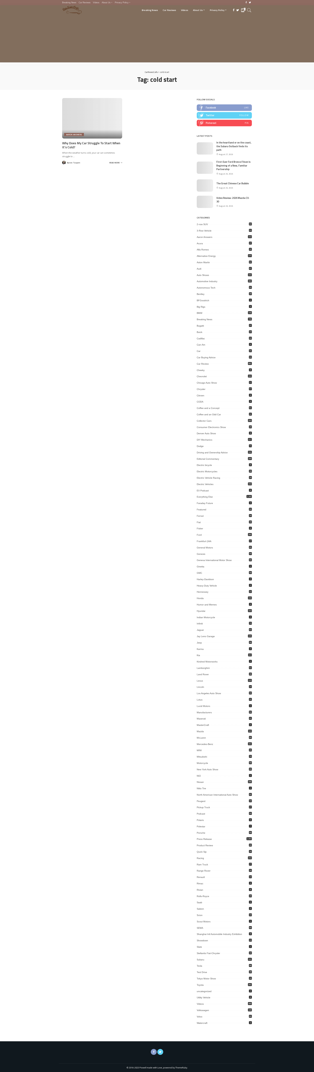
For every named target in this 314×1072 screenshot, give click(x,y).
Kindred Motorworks (207, 661)
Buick (199, 332)
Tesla (199, 966)
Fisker (200, 528)
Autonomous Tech (206, 287)
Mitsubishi (202, 756)
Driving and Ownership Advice (212, 452)
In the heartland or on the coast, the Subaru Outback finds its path (233, 146)
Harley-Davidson (205, 579)
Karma (200, 649)
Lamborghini (203, 668)
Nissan (200, 782)
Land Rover (203, 674)
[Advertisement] (157, 39)
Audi (199, 268)
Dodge (200, 446)
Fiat (199, 522)
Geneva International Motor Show (214, 560)
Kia (198, 655)
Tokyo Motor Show (206, 978)
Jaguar (200, 630)
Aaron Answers (74, 134)
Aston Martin (203, 262)
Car (199, 351)
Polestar (201, 826)
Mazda (200, 731)
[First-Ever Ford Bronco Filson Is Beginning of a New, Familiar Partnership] (205, 168)
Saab (199, 902)
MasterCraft (203, 725)
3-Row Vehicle (204, 230)
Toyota (200, 985)
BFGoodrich (203, 300)
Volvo (199, 1016)
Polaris (200, 820)
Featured (201, 509)
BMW (199, 313)
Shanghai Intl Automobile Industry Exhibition (219, 934)
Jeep (199, 642)
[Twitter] (250, 2)
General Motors (205, 547)
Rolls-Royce (203, 896)
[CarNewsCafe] (72, 10)
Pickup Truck (203, 807)
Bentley (200, 294)
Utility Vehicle (203, 997)
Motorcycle (202, 763)
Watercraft (202, 1023)
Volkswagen (203, 1010)
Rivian (200, 890)
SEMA (200, 928)
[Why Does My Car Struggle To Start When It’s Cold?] (92, 118)
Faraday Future (205, 503)
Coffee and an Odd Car (209, 414)
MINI (199, 750)
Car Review (203, 364)
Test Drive (202, 972)
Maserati (201, 718)
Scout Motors (203, 921)
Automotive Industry (207, 281)
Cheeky (201, 370)
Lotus (199, 699)
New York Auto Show (207, 769)
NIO (199, 776)
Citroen (200, 395)
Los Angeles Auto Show (209, 693)
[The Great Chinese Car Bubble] (205, 185)
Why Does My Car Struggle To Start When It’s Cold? (91, 145)
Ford (199, 535)
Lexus (200, 680)
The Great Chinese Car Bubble (232, 183)
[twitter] (224, 115)
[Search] (249, 10)
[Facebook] (246, 2)
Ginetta (200, 566)
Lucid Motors (203, 706)
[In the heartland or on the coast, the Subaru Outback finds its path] (205, 148)
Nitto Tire (201, 788)
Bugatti (200, 325)
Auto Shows (203, 275)
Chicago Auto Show (207, 382)
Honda (200, 598)
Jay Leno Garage (206, 636)
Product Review (205, 845)
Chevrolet (202, 376)
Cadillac (201, 338)
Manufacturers (204, 712)
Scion (199, 915)
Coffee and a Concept (208, 408)
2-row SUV (202, 224)
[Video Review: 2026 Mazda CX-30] (205, 202)
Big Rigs (201, 306)
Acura (200, 243)
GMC (199, 573)
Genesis (201, 554)
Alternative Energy (206, 256)
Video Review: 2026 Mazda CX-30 (232, 200)
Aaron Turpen (73, 163)
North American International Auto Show (217, 794)
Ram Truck (202, 864)
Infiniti (200, 623)
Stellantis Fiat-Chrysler (208, 953)
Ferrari (200, 516)
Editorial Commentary (208, 459)
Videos (200, 1004)
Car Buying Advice (206, 357)
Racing (200, 858)
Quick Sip (202, 851)
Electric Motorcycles (207, 471)
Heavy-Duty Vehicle (207, 585)
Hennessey (202, 592)
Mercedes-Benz (205, 744)
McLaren (201, 737)
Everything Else (205, 496)
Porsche (201, 833)
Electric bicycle (204, 465)
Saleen (200, 908)
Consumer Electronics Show (211, 427)
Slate (199, 947)
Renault (201, 877)
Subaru (200, 959)
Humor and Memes (207, 604)
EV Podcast (203, 490)
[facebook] (224, 107)
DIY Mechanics (204, 439)
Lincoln (200, 687)
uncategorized (204, 991)
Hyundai (201, 611)
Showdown (202, 940)
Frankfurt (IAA (204, 541)
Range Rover (203, 870)
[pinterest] (224, 123)
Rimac (200, 883)
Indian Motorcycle (206, 617)
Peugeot (201, 801)
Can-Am (201, 344)
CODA (200, 401)
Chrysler (201, 389)
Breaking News (204, 319)
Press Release (204, 839)
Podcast (201, 813)
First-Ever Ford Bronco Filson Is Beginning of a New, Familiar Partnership (233, 165)
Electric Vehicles (205, 484)
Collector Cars (204, 421)
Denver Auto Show (206, 433)
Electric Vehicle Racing (208, 478)
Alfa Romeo (203, 249)
